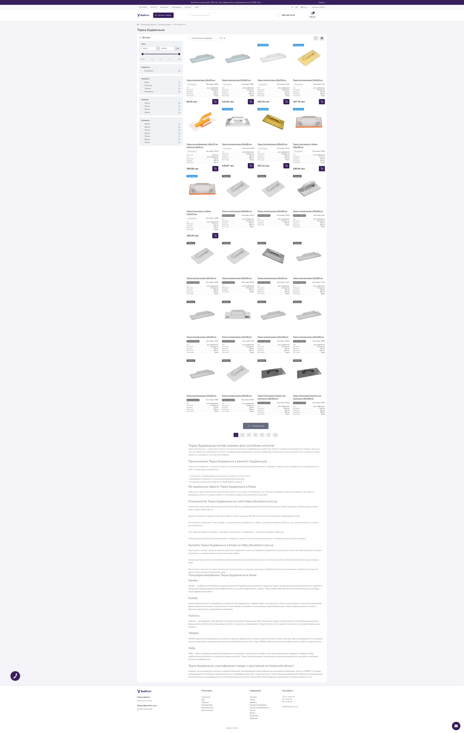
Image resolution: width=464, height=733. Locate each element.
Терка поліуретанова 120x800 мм (308, 278)
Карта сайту (254, 715)
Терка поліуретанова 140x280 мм (237, 144)
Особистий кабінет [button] (318, 7)
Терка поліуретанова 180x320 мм (272, 144)
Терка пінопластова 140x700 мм (271, 80)
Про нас (188, 7)
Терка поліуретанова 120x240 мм (308, 80)
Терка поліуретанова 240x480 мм (272, 211)
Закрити (322, 2)
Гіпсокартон (206, 697)
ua (296, 7)
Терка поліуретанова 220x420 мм (201, 278)
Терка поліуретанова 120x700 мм (201, 337)
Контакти (164, 7)
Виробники (176, 7)
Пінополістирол (207, 705)
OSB (203, 699)
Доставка (143, 7)
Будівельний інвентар (148, 24)
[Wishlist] (216, 46)
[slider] (142, 54)
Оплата (154, 7)
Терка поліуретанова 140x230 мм (272, 278)
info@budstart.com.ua (290, 706)
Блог (197, 7)
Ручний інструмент (164, 24)
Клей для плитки (207, 710)
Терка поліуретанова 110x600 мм (201, 395)
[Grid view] (321, 38)
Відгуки (252, 713)
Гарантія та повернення (258, 705)
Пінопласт (205, 702)
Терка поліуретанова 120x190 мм (237, 337)
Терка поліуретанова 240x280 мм (308, 211)
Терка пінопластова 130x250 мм (201, 80)
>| (275, 435)
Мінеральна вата (208, 707)
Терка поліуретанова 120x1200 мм (272, 337)
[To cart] (215, 101)
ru (292, 7)
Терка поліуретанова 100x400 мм (237, 395)
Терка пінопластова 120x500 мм (236, 80)
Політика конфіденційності (259, 707)
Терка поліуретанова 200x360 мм (237, 278)
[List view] (315, 38)
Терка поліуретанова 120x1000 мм (308, 337)
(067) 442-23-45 (288, 15)
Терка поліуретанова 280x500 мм (237, 211)
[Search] (188, 15)
